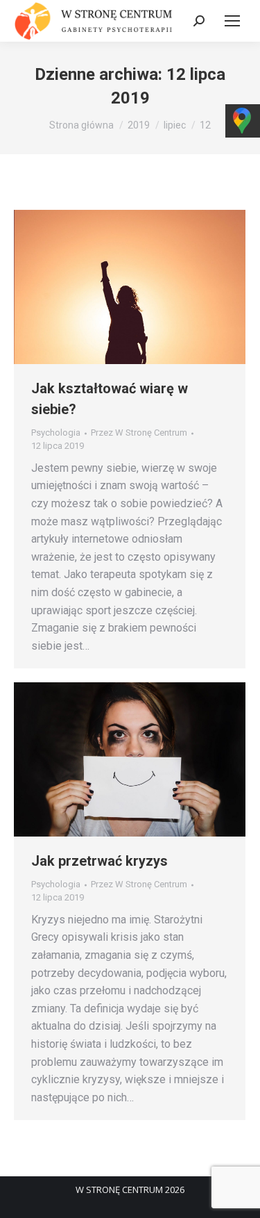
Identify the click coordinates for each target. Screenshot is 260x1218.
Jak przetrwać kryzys (99, 861)
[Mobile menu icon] (232, 21)
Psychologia (55, 432)
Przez (139, 432)
